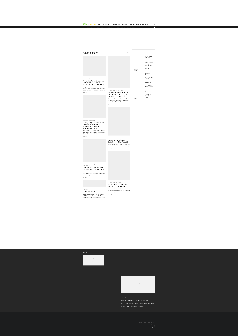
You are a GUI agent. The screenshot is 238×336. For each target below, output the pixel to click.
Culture (144, 300)
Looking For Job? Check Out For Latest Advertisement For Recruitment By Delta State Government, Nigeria (93, 125)
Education (90, 78)
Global (137, 303)
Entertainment (106, 24)
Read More (85, 92)
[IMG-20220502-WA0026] (119, 72)
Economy (124, 182)
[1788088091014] (93, 262)
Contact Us (145, 24)
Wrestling (149, 308)
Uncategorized (142, 308)
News (99, 24)
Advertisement (85, 78)
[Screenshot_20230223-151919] (94, 66)
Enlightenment (116, 24)
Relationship (125, 137)
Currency (119, 182)
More (94, 120)
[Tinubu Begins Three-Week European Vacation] (93, 262)
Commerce (124, 24)
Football (132, 303)
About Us (138, 24)
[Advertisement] (119, 39)
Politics (123, 306)
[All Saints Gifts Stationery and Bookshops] (119, 165)
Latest (153, 303)
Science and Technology (87, 165)
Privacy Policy (127, 320)
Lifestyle (132, 24)
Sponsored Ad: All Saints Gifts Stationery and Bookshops (117, 185)
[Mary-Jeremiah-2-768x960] (119, 121)
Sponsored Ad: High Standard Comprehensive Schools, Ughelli (93, 168)
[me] (94, 150)
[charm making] (94, 106)
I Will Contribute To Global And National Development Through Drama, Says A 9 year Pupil (118, 94)
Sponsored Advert (89, 192)
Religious (141, 306)
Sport (135, 308)
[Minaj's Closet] (94, 183)
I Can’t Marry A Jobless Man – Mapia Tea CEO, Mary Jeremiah (118, 141)
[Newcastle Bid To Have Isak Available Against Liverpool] (138, 287)
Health (142, 303)
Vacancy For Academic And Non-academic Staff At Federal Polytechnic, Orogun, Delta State (93, 82)
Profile (128, 306)
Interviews (121, 90)
